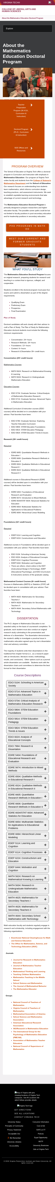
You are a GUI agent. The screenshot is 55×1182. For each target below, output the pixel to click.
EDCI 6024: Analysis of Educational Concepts (20, 738)
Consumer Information (41, 1122)
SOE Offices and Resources (21, 149)
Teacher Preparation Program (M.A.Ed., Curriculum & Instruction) (21, 110)
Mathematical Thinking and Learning (29, 971)
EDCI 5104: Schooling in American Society (26, 684)
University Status (14, 1122)
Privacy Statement (14, 1130)
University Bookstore (41, 1145)
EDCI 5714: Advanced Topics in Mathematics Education (24, 693)
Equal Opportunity (40, 1138)
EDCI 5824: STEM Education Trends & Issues (23, 729)
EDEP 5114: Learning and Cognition (21, 845)
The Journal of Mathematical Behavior (29, 986)
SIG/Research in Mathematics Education (30, 1029)
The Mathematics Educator (25, 989)
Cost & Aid (41, 1126)
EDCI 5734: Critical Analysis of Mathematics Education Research (25, 702)
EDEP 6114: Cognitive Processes (25, 852)
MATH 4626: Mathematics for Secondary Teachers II (23, 908)
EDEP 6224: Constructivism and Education (24, 860)
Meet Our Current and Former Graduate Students (27, 242)
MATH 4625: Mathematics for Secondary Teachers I (23, 899)
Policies (41, 1134)
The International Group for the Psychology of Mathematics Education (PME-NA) (30, 1034)
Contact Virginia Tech (27, 1117)
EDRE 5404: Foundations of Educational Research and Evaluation (22, 758)
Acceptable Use (14, 1134)
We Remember (15, 1138)
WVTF (40, 1141)
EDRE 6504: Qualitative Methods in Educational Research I (25, 778)
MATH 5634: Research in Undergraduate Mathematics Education (22, 888)
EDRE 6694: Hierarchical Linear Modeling (24, 836)
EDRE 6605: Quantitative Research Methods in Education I (25, 796)
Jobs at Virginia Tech (41, 1149)
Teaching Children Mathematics (27, 974)
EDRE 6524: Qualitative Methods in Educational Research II (25, 787)
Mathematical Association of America (29, 1014)
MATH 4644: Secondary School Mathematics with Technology (24, 917)
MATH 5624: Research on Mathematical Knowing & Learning (25, 878)
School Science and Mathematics (27, 983)
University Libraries (14, 1142)
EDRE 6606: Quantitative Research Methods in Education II (25, 805)
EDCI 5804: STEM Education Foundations (23, 711)
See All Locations (25, 1113)
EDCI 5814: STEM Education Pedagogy (23, 720)
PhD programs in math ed (27, 227)
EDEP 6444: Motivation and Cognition (22, 869)
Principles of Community (14, 1126)
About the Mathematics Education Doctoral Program (22, 18)
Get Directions (23, 1110)
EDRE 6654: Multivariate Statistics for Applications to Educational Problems (25, 825)
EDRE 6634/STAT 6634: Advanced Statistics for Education (26, 814)
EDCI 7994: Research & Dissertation (20, 748)
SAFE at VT (40, 1130)
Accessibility (14, 1146)
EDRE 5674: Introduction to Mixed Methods (25, 769)
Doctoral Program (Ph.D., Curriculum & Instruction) (21, 132)
